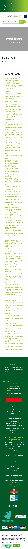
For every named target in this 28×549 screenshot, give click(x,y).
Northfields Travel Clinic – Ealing (14, 428)
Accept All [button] (16, 545)
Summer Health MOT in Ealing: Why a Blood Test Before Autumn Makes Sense (14, 222)
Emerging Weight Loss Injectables (14, 233)
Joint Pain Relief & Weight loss (13, 287)
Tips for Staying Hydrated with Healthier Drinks (13, 347)
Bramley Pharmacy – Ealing (14, 423)
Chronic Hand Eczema (11, 160)
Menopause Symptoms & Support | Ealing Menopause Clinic (12, 106)
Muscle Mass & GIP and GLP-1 (13, 256)
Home (10, 42)
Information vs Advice (11, 131)
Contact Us (14, 406)
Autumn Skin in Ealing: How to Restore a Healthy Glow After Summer (13, 196)
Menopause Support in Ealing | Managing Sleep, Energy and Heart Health (13, 116)
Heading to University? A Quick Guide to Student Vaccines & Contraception (13, 215)
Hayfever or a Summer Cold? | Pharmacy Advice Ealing (13, 102)
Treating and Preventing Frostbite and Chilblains (11, 285)
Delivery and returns (14, 416)
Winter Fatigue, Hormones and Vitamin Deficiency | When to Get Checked (14, 134)
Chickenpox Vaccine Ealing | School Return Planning (12, 77)
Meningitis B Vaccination (11, 212)
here (18, 444)
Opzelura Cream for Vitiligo (12, 219)
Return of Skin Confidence (12, 178)
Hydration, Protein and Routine (13, 127)
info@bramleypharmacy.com (15, 390)
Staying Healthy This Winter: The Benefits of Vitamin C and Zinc (14, 316)
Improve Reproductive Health (13, 258)
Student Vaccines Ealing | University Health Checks (12, 81)
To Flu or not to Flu (10, 331)
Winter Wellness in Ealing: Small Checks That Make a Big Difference (13, 163)
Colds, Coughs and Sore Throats (14, 191)
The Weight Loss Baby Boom (13, 180)
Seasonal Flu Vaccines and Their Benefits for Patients (14, 322)
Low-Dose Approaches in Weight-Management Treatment (14, 241)
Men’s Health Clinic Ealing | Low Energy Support (13, 87)
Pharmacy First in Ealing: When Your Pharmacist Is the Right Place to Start (13, 144)
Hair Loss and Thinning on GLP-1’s (14, 193)
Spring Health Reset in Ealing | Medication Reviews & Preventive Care (14, 121)
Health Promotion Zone (14, 418)
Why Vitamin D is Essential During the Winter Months (14, 293)
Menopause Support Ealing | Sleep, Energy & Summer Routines (14, 84)
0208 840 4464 (15, 386)
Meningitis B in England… (11, 113)
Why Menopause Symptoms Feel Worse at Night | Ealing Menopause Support (14, 98)
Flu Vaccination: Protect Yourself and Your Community (14, 299)
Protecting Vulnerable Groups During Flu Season (13, 334)
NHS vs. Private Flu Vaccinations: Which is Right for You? (14, 337)
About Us (14, 404)
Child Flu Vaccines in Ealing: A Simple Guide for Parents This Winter (13, 183)
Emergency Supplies (14, 400)
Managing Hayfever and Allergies (14, 349)
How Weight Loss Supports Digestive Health (12, 254)
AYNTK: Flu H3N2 (9, 158)
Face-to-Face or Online (11, 235)
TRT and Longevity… (10, 263)
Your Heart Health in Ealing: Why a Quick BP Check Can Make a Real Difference (13, 204)
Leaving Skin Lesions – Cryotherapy (11, 175)
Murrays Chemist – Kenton (14, 425)
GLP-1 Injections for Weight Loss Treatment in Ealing (13, 309)
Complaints (14, 409)
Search (22, 22)
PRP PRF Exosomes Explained (12, 229)
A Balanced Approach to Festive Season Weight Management (14, 156)
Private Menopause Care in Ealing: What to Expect (12, 226)
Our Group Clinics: (14, 421)
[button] (8, 546)
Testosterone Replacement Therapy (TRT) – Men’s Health (13, 268)
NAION (6, 129)
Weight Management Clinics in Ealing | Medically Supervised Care (13, 139)
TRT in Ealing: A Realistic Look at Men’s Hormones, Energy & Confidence (13, 168)
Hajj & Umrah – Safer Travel (12, 271)
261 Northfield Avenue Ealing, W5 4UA (14, 382)
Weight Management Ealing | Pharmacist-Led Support (13, 94)
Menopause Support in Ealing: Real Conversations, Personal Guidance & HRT (13, 188)
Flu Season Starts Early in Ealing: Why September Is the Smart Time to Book (13, 209)
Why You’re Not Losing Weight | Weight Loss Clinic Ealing (13, 110)
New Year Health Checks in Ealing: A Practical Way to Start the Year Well (14, 152)
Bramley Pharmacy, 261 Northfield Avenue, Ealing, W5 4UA (14, 484)
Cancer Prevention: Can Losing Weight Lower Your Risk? (13, 260)
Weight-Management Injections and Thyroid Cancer (13, 265)
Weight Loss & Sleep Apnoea (13, 276)
